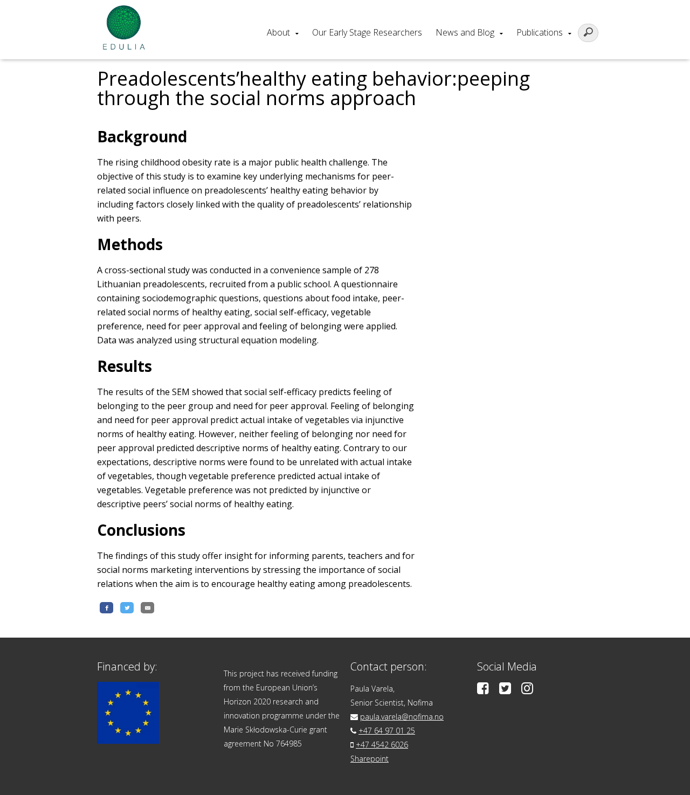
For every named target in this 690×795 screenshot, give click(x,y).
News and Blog (465, 32)
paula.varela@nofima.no (402, 716)
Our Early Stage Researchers (367, 32)
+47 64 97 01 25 (386, 730)
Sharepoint (369, 758)
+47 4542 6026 (382, 744)
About (278, 32)
